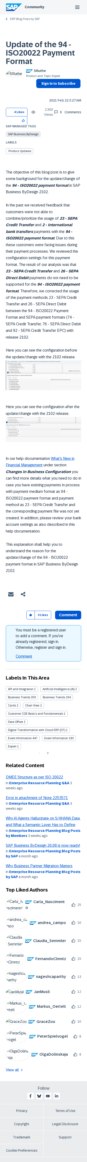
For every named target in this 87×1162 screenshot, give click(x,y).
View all (12, 1070)
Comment (24, 656)
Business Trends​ (54, 697)
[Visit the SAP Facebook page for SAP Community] (30, 1096)
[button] (23, 120)
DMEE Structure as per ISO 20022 (34, 777)
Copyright (21, 1124)
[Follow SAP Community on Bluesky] (39, 1096)
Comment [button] (68, 615)
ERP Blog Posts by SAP (25, 19)
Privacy (21, 1111)
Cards (12, 705)
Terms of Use (65, 1111)
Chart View (32, 705)
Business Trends (19, 697)
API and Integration (20, 689)
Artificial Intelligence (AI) (58, 689)
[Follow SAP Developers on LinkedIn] (56, 1096)
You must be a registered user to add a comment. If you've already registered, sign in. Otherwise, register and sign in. (41, 638)
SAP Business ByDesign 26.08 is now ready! (43, 845)
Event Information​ (56, 738)
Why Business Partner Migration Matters (39, 866)
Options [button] (38, 92)
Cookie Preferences (21, 1150)
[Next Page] (47, 753)
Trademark (21, 1137)
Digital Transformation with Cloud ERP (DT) (36, 730)
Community (34, 7)
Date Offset (15, 722)
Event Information (20, 738)
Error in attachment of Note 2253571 (37, 798)
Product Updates (19, 151)
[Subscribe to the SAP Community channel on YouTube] (48, 1096)
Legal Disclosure (65, 1124)
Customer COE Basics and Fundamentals (35, 713)
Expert (12, 746)
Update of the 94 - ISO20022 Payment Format (40, 53)
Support (65, 1137)
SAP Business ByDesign (23, 134)
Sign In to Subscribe (58, 83)
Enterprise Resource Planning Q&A (39, 783)
